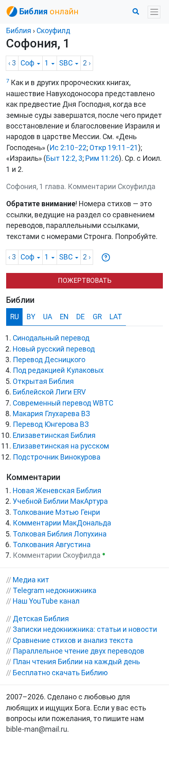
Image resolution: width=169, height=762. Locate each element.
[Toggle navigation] (154, 12)
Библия (18, 31)
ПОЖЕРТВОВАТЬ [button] (85, 280)
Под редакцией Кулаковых (58, 370)
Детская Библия (41, 619)
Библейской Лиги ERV (49, 392)
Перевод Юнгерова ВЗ (51, 424)
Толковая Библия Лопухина (60, 534)
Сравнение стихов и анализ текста (73, 640)
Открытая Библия (43, 381)
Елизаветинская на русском (61, 446)
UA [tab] (47, 317)
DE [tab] (80, 317)
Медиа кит (31, 580)
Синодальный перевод (51, 338)
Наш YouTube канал (46, 601)
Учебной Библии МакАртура (60, 501)
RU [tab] (14, 317)
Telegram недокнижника (54, 590)
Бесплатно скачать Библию (60, 673)
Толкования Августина (52, 545)
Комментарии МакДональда (62, 523)
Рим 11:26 (102, 158)
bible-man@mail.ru (36, 729)
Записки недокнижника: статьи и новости (85, 629)
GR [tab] (97, 317)
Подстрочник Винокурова (56, 457)
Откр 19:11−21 (113, 148)
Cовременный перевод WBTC (63, 403)
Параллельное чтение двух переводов (78, 651)
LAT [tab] (116, 317)
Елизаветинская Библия (54, 435)
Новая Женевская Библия (57, 491)
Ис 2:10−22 (68, 148)
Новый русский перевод (54, 349)
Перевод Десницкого (49, 360)
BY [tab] (31, 317)
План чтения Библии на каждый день (76, 662)
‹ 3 (12, 63)
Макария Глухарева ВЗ (51, 414)
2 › (87, 63)
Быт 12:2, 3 (64, 158)
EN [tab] (64, 317)
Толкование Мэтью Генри (56, 512)
